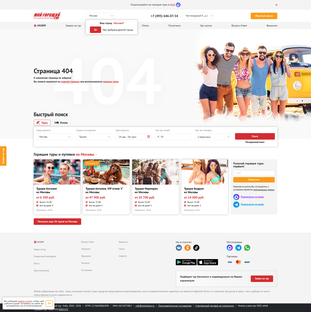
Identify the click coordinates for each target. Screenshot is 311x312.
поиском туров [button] (111, 81)
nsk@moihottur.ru (145, 305)
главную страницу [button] (70, 81)
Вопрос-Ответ (87, 242)
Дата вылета (122, 130)
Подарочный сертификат (45, 256)
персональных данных (263, 189)
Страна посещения (86, 130)
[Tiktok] (196, 248)
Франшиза (86, 256)
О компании (86, 270)
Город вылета (43, 130)
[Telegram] (238, 248)
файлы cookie (25, 301)
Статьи (122, 249)
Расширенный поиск (255, 142)
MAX (172, 4)
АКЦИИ (40, 242)
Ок (49, 303)
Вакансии (123, 242)
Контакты (85, 263)
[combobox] (54, 137)
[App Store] (207, 262)
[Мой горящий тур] (47, 15)
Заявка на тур (3, 156)
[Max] (178, 4)
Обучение (85, 249)
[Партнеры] (252, 262)
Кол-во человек (203, 130)
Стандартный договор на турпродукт (215, 305)
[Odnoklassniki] (187, 248)
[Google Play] (186, 262)
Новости (123, 256)
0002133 (63, 309)
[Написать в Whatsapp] (247, 248)
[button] (134, 137)
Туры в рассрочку (41, 270)
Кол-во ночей (163, 130)
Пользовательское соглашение (175, 305)
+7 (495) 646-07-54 (164, 16)
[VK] (179, 248)
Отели (36, 263)
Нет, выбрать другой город (118, 29)
